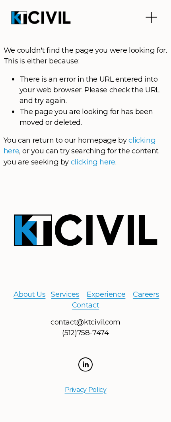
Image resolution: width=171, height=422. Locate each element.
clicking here (93, 161)
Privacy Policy (86, 389)
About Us (29, 294)
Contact (85, 304)
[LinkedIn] (85, 364)
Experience (106, 294)
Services (65, 294)
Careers (146, 294)
